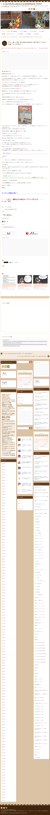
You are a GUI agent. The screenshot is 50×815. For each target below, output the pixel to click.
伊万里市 (4, 406)
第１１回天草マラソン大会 (39, 706)
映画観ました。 (37, 667)
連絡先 (34, 9)
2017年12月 (4, 752)
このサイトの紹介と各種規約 (12, 31)
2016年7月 (3, 800)
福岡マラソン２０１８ (38, 687)
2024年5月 (3, 536)
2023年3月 (3, 575)
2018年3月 (3, 744)
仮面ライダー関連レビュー (39, 600)
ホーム (3, 31)
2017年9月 (3, 761)
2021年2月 (3, 646)
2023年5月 (3, 570)
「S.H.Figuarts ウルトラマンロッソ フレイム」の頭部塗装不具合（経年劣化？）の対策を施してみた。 (41, 404)
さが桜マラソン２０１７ (39, 535)
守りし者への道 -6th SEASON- (8, 421)
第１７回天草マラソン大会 (39, 717)
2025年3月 (3, 511)
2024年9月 (3, 525)
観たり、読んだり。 (11, 33)
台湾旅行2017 (11, 408)
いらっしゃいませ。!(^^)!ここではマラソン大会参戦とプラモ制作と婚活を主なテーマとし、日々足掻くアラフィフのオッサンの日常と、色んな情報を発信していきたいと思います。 (25, 811)
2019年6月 (3, 702)
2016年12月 (4, 786)
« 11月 (19, 386)
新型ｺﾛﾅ (4, 438)
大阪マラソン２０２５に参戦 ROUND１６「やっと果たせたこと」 (41, 400)
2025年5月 (3, 505)
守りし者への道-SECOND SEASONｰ (28, 48)
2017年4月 (3, 775)
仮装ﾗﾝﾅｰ (7, 405)
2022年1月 (3, 615)
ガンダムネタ (37, 561)
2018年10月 (4, 724)
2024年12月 (4, 519)
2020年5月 (3, 671)
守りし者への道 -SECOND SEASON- (10, 48)
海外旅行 (36, 676)
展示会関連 (36, 664)
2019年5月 (3, 704)
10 (30, 377)
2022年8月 (3, 595)
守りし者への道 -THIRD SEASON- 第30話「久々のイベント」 (40, 285)
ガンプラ (36, 566)
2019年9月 (3, 693)
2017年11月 (4, 755)
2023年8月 (3, 561)
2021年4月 (3, 640)
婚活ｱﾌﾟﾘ (6, 419)
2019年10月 (4, 690)
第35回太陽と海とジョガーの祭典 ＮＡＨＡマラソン (8, 443)
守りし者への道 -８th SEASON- (40, 659)
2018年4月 (3, 741)
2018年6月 (3, 735)
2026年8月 (3, 463)
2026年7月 (3, 466)
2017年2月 (3, 780)
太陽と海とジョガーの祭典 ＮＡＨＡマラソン (8, 414)
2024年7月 (3, 530)
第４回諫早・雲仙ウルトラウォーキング (41, 743)
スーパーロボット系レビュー (39, 580)
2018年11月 (4, 721)
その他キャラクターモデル (39, 547)
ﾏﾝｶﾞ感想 (12, 455)
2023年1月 (3, 581)
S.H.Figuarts (8, 394)
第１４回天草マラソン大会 (39, 714)
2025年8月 (3, 497)
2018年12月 (4, 719)
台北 (3, 408)
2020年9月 (3, 660)
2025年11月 (4, 488)
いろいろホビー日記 (32, 31)
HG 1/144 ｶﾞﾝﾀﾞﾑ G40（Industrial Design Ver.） (41, 493)
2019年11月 (4, 688)
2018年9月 (3, 727)
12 (37, 441)
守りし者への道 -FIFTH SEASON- (8, 424)
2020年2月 (3, 679)
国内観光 (36, 625)
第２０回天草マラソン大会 (39, 725)
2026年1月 (3, 483)
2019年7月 (3, 699)
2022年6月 (3, 601)
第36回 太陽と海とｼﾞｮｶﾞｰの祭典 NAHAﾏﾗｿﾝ (8, 445)
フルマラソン (6, 401)
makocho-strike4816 (44, 48)
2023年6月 (3, 567)
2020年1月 (3, 682)
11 (35, 441)
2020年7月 (3, 665)
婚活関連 (3, 33)
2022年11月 (4, 587)
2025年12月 (4, 486)
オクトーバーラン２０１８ (39, 555)
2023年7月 (3, 564)
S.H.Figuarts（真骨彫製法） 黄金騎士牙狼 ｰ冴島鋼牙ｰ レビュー (41, 409)
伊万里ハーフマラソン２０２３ (40, 614)
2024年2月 (3, 545)
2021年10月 (4, 623)
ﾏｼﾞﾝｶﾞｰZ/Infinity (5, 455)
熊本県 (11, 439)
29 (43, 446)
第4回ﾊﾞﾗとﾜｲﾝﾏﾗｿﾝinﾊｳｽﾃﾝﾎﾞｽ (39, 697)
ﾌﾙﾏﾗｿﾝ (12, 454)
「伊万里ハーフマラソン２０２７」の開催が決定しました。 (41, 419)
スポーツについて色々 (38, 575)
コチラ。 (13, 73)
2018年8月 (3, 730)
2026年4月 (3, 474)
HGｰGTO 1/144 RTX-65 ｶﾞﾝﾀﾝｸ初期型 (41, 513)
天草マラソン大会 (6, 409)
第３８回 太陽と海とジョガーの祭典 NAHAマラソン (8, 449)
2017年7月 (3, 766)
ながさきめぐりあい (6, 398)
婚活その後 (36, 634)
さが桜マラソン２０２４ (39, 544)
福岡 (4, 441)
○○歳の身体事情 (37, 521)
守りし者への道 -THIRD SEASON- (7, 435)
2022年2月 (3, 612)
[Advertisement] (25, 61)
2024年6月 (3, 533)
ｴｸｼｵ (36, 48)
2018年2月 (3, 747)
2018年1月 (3, 749)
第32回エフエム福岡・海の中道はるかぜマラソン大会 (41, 691)
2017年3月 (3, 777)
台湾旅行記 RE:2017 (38, 622)
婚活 (19, 48)
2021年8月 (3, 629)
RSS (29, 9)
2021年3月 (3, 643)
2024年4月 (3, 539)
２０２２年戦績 (37, 757)
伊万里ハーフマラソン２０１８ (40, 605)
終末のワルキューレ (6, 450)
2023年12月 (4, 550)
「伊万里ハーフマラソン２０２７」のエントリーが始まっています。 (41, 396)
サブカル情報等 (20, 33)
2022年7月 (3, 598)
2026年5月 (3, 472)
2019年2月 (3, 713)
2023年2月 (3, 578)
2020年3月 (3, 676)
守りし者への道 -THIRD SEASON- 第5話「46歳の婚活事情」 (24, 285)
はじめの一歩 (5, 399)
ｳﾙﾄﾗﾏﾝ (3, 452)
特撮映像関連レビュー (38, 684)
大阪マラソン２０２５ (38, 628)
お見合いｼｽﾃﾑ (5, 395)
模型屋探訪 (36, 673)
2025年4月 (3, 508)
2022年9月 (3, 592)
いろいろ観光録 (28, 33)
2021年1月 (3, 648)
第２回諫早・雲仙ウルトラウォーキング (41, 722)
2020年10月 (4, 657)
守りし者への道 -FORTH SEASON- (7, 429)
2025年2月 (3, 514)
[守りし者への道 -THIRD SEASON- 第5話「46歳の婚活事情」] (25, 279)
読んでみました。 (37, 751)
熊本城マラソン (5, 439)
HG (3, 394)
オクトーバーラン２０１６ (39, 552)
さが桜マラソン (5, 397)
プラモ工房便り (37, 589)
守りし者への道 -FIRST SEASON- (7, 427)
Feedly (32, 9)
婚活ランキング (28, 235)
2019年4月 (3, 707)
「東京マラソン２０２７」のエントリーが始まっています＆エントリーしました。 (41, 471)
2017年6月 (3, 769)
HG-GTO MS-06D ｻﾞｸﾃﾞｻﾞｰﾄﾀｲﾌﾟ (40, 504)
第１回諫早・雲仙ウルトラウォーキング (41, 703)
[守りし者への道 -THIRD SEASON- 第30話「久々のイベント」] (40, 279)
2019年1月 (3, 716)
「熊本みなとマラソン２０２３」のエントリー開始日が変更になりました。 (41, 427)
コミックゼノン (11, 399)
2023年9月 (3, 559)
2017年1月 (3, 783)
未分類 (36, 670)
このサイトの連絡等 (23, 31)
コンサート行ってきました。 (39, 569)
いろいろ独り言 (36, 33)
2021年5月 (3, 637)
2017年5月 (3, 772)
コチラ (13, 227)
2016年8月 (3, 797)
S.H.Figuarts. (37, 518)
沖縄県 (9, 438)
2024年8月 (3, 528)
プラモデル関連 (37, 586)
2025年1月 (3, 516)
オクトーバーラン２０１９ (39, 558)
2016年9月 (3, 794)
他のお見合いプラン (38, 597)
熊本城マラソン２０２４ (39, 681)
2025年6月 (3, 502)
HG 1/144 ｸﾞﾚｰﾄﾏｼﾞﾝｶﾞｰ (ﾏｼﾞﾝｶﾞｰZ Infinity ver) (41, 497)
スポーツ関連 (41, 31)
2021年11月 (4, 620)
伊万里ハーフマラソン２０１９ (40, 608)
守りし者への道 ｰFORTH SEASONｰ (40, 662)
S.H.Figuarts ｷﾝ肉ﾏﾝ (38, 516)
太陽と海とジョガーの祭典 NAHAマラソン (8, 411)
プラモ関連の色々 (37, 591)
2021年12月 (4, 618)
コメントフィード (21, 400)
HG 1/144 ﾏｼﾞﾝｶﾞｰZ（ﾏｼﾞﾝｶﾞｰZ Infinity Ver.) (41, 501)
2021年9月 (3, 626)
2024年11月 (4, 522)
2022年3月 (3, 609)
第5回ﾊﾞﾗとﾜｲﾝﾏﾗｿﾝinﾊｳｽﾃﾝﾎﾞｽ (39, 700)
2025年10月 (4, 491)
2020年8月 (3, 662)
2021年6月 (3, 634)
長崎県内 (36, 754)
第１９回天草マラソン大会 (39, 720)
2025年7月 (3, 500)
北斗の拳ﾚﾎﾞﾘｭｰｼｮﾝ (38, 619)
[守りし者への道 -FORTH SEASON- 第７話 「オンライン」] (9, 279)
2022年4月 (3, 606)
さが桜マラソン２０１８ (39, 538)
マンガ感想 (12, 401)
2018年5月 (3, 738)
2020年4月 (3, 674)
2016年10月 (4, 791)
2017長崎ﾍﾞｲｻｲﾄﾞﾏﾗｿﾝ (38, 487)
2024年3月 (3, 542)
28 (41, 446)
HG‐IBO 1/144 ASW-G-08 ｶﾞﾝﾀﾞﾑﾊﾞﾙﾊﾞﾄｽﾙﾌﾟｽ (41, 510)
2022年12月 (4, 584)
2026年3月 (3, 477)
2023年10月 (4, 556)
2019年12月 (4, 685)
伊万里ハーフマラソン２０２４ (40, 617)
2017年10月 (4, 758)
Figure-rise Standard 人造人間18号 (40, 489)
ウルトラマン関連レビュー (39, 549)
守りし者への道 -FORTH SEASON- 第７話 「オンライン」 (9, 285)
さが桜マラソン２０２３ (39, 541)
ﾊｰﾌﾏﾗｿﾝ (5, 454)
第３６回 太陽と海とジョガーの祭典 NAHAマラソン (40, 729)
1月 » (21, 386)
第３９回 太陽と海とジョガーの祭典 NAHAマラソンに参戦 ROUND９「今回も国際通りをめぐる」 (41, 423)
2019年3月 (3, 710)
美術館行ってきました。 (39, 746)
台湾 (6, 408)
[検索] (30, 362)
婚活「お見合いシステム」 (39, 631)
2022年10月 (4, 589)
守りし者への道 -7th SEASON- (39, 645)
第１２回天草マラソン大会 (39, 708)
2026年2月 (3, 480)
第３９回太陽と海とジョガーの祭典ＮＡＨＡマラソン (41, 740)
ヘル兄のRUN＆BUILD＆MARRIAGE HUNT (8, 809)
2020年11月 (4, 654)
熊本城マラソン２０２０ (39, 678)
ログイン (19, 394)
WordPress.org (20, 403)
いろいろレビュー (37, 524)
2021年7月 (3, 632)
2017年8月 (3, 763)
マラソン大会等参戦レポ (39, 594)
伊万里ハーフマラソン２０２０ (40, 611)
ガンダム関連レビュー (38, 563)
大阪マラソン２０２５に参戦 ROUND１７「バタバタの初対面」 (41, 393)
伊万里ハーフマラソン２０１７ (40, 603)
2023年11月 (4, 553)
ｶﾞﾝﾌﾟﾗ (8, 452)
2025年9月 (3, 494)
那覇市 (12, 450)
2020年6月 (3, 668)
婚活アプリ (36, 636)
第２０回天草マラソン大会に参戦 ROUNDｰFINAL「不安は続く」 (41, 415)
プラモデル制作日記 (38, 583)
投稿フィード (20, 397)
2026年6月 (3, 469)
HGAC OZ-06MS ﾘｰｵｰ (38, 506)
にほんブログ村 (5, 234)
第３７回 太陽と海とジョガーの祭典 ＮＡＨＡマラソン (8, 447)
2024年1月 (3, 547)
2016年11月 (4, 789)
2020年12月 (4, 651)
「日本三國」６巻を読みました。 (26, 468)
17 (47, 441)
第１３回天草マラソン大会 (39, 711)
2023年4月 (3, 573)
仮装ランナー (6, 403)
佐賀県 (10, 407)
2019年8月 (3, 696)
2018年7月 (3, 733)
